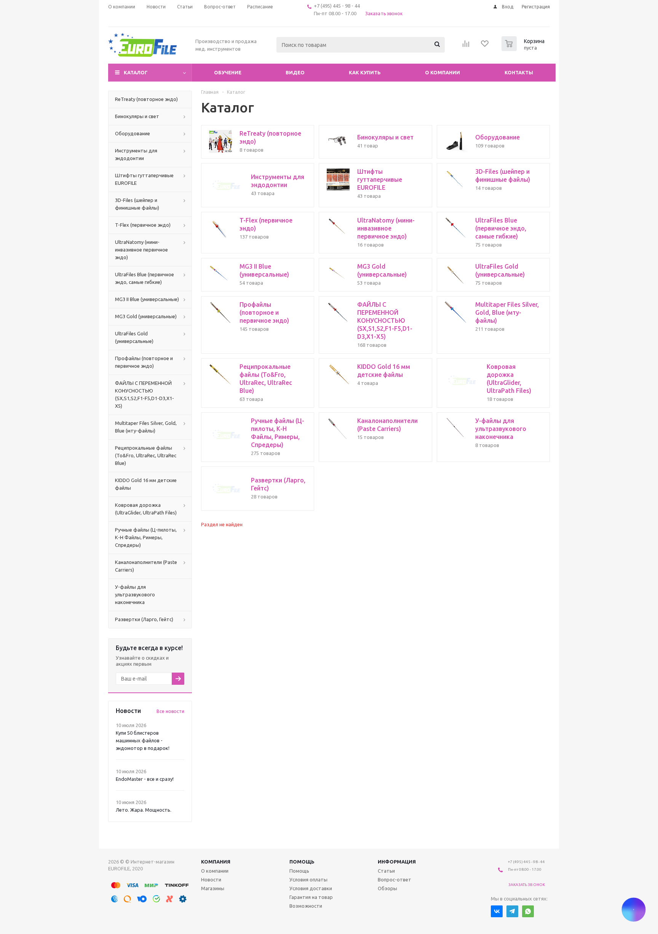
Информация (397, 861)
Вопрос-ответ (394, 879)
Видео (295, 72)
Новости (211, 879)
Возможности (305, 905)
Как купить (365, 72)
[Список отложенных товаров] (485, 46)
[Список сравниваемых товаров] (466, 46)
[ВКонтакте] (497, 911)
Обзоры (387, 888)
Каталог (136, 72)
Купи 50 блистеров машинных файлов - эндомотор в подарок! (142, 740)
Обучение (227, 72)
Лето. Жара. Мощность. (143, 809)
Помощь (302, 861)
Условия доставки (310, 888)
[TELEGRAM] (512, 911)
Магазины (212, 888)
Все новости (170, 711)
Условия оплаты (308, 879)
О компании (442, 72)
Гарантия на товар (311, 897)
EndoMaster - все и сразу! (145, 779)
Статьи (386, 870)
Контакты (519, 72)
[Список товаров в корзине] (524, 48)
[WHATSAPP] (528, 911)
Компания (215, 861)
